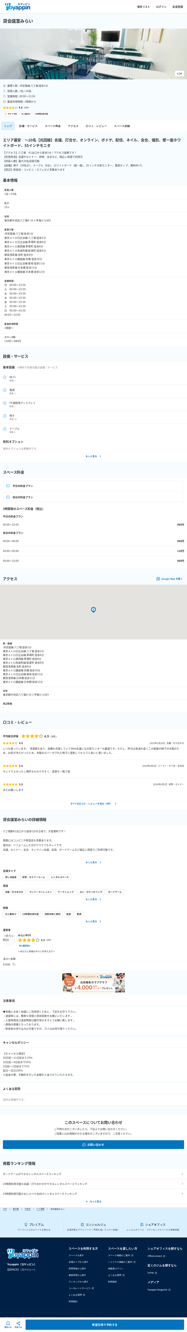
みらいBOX (24, 935)
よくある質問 (75, 1294)
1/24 (179, 73)
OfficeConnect (155, 1256)
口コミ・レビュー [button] (96, 126)
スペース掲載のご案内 (119, 1255)
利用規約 (73, 1301)
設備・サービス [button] (28, 126)
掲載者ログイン (115, 1268)
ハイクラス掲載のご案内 (120, 1261)
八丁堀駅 (41, 1208)
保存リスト (143, 6)
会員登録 (177, 6)
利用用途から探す (77, 1268)
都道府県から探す (77, 1275)
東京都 (16, 1208)
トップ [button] (8, 126)
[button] (93, 54)
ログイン (161, 6)
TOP (5, 1208)
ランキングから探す (78, 1281)
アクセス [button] (73, 126)
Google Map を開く (172, 578)
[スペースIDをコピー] (14, 964)
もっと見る (91, 456)
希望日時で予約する (104, 1325)
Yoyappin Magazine (157, 1289)
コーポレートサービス (80, 1288)
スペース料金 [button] (53, 126)
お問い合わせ (95, 1144)
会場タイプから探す (78, 1261)
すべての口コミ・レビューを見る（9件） (91, 803)
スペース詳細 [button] (122, 126)
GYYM (151, 1272)
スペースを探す (76, 1255)
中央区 (28, 1208)
